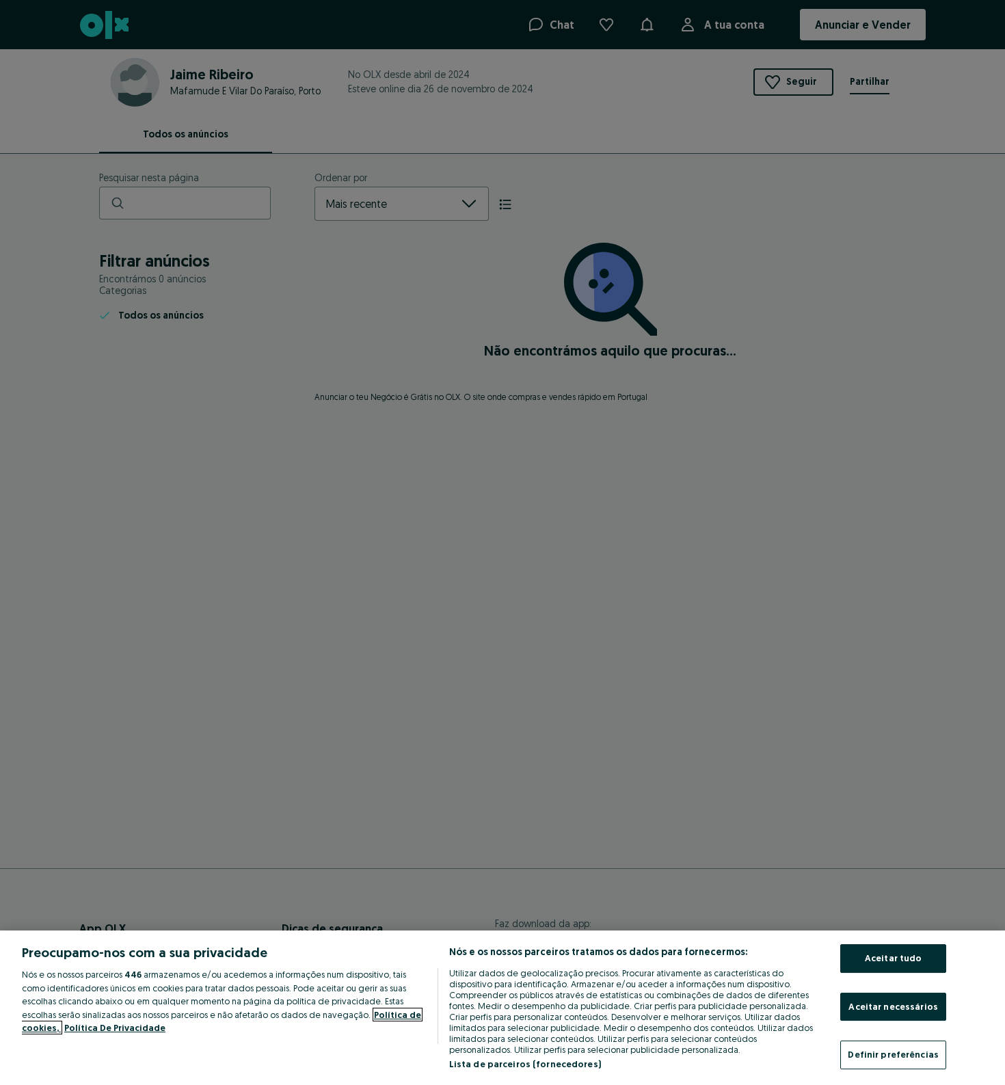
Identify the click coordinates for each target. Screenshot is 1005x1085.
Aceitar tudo (893, 957)
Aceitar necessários (892, 1006)
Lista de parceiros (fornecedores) (525, 1063)
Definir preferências (893, 1054)
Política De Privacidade (114, 1027)
